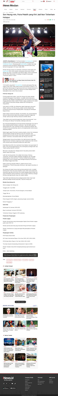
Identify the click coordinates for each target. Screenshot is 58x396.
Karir (38, 379)
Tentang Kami (27, 379)
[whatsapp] (50, 20)
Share (46, 19)
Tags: (4, 259)
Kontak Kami (27, 388)
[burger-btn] (54, 1)
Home (5, 9)
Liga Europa (6, 71)
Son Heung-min (29, 61)
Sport (34, 9)
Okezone (50, 379)
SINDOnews (51, 381)
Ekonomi (29, 9)
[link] (48, 20)
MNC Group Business (41, 381)
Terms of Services (28, 385)
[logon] (4, 1)
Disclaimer (26, 384)
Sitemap (26, 390)
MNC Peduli (40, 384)
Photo (46, 9)
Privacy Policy (27, 387)
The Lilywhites (18, 85)
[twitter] (54, 20)
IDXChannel (51, 382)
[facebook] (52, 20)
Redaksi (26, 381)
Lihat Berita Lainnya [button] (20, 301)
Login (42, 1)
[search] (33, 1)
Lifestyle (40, 9)
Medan (11, 9)
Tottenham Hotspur (7, 64)
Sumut (16, 9)
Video (51, 9)
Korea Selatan (24, 64)
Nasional (22, 9)
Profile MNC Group (41, 382)
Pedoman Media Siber (28, 382)
